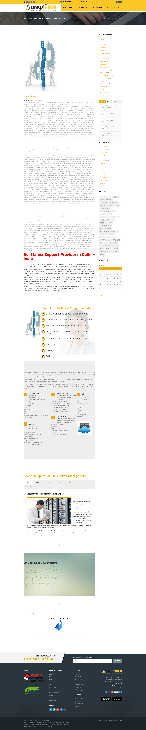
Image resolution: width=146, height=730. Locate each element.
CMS (26, 102)
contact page (27, 388)
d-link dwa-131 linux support (66, 114)
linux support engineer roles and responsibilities (76, 167)
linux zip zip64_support (58, 222)
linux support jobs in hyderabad (39, 183)
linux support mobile (63, 187)
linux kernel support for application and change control (57, 145)
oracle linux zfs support (52, 232)
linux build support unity (42, 141)
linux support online (51, 193)
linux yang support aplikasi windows (78, 220)
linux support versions (63, 208)
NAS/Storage (52, 700)
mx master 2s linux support (35, 226)
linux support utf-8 (39, 208)
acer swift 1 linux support (70, 106)
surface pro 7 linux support (36, 242)
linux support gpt (44, 173)
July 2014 (102, 183)
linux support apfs (53, 157)
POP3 (110, 246)
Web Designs (103, 92)
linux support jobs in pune (70, 183)
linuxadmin (39, 100)
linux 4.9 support (83, 132)
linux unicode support (34, 216)
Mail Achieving (103, 234)
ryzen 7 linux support (58, 236)
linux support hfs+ (52, 175)
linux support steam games (68, 201)
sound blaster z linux (58, 238)
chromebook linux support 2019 (59, 112)
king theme (103, 223)
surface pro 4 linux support (73, 240)
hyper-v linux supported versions (56, 126)
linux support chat (49, 159)
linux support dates (39, 161)
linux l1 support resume (76, 149)
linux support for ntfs (65, 171)
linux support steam (55, 201)
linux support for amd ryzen (58, 169)
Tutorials (77, 706)
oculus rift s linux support (73, 226)
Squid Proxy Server (50, 104)
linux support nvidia (71, 189)
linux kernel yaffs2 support (61, 147)
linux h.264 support (70, 143)
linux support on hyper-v (79, 191)
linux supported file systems (79, 212)
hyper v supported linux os (49, 124)
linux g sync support (79, 141)
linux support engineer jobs (81, 165)
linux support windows (40, 210)
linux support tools (74, 203)
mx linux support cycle (78, 224)
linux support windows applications (70, 210)
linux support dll (41, 163)
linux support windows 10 (53, 210)
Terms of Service (102, 720)
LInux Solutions (83, 7)
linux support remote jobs (59, 197)
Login (119, 2)
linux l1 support (38, 149)
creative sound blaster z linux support (78, 112)
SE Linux (116, 245)
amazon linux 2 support (43, 108)
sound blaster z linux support (32, 240)
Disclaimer (113, 211)
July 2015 (102, 163)
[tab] (28, 482)
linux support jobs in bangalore (61, 181)
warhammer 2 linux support (54, 248)
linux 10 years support (78, 128)
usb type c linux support (60, 246)
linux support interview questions (53, 179)
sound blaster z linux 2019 (71, 238)
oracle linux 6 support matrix (37, 230)
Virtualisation (61, 104)
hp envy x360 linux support (83, 120)
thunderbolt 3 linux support (84, 244)
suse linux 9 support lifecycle (72, 242)
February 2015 (104, 177)
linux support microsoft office (36, 187)
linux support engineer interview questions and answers (38, 165)
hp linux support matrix (35, 122)
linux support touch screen (35, 205)
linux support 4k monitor (79, 153)
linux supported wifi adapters (54, 214)
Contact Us (115, 7)
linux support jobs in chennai (77, 181)
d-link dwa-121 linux (37, 114)
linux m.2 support (57, 151)
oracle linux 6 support (59, 228)
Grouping (113, 216)
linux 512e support (62, 134)
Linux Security (110, 113)
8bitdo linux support (43, 106)
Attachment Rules (114, 202)
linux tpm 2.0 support (84, 214)
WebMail (94, 2)
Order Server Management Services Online (55, 613)
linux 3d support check (44, 132)
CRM (29, 102)
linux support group (70, 173)
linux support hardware (82, 173)
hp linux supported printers (49, 122)
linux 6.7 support (33, 136)
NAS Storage (90, 102)
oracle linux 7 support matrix (82, 230)
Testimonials (78, 687)
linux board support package (61, 138)
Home (64, 7)
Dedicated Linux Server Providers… (112, 106)
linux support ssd (45, 201)
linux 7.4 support (51, 136)
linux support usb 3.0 (68, 205)
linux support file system (43, 169)
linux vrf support (87, 216)
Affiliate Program (79, 690)
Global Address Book (104, 216)
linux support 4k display (65, 153)
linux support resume (72, 197)
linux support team (81, 201)
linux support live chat (63, 185)
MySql (116, 240)
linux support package (75, 193)
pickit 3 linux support (86, 232)
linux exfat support (68, 141)
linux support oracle (63, 193)
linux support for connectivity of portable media (79, 169)
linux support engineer (64, 163)
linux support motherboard (76, 187)
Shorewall (102, 248)
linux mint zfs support (68, 151)
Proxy (50, 679)
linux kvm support (28, 149)
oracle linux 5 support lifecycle (44, 228)
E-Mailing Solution (35, 102)
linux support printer (56, 195)
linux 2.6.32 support (79, 130)
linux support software (33, 201)
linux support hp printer (84, 175)
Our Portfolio (103, 73)
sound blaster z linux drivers (86, 238)
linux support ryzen (29, 199)
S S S (37, 482)
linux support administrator (45, 155)
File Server (44, 102)
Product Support (79, 698)
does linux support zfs (51, 118)
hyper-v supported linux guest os (74, 126)
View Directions (118, 688)
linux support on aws (37, 191)
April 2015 (102, 172)
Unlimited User (114, 251)
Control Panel (104, 211)
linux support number (59, 189)
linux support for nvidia (77, 171)
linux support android (42, 157)
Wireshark (102, 254)
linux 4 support (55, 132)
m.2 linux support (69, 222)
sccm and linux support (35, 238)
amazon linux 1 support (30, 108)
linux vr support (78, 216)
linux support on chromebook (64, 191)
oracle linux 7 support (51, 230)
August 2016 (103, 152)
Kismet (110, 222)
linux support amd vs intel (84, 155)
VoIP (67, 104)
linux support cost (29, 161)
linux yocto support (36, 222)
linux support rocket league (86, 197)
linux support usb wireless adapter (83, 205)
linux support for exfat (30, 171)
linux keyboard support (88, 147)
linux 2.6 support (69, 130)
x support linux (72, 248)
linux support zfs (66, 212)
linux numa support (80, 151)
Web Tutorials (103, 95)
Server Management (39, 104)
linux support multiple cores (35, 189)
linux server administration (109, 231)
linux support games (33, 173)
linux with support (50, 218)
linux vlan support (68, 216)
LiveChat (102, 2)
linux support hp (72, 175)
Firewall (49, 102)
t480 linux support (71, 244)
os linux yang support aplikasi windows (69, 232)
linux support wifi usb (87, 208)
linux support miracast (51, 187)
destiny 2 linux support (80, 114)
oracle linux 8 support (39, 232)
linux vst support (28, 218)
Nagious (106, 242)
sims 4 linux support (47, 238)
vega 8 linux (81, 246)
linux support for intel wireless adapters (47, 171)
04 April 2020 (28, 100)
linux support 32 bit (44, 153)
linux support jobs (47, 181)
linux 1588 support (49, 130)
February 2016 (104, 161)
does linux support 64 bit (74, 116)
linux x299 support (70, 218)
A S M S (48, 482)
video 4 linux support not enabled (37, 248)
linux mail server (105, 228)
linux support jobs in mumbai (55, 183)
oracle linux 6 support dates (73, 228)
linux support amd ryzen (70, 155)
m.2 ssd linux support (80, 222)
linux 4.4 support (73, 132)
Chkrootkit (117, 205)
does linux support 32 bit (61, 116)
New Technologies (28, 104)
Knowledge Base (79, 703)
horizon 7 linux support (69, 120)
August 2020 (103, 147)
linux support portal (34, 195)
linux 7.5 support (60, 136)
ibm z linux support (89, 126)
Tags (115, 101)
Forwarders (108, 214)
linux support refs (47, 197)
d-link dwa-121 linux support (50, 114)
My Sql (101, 242)
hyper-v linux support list (75, 124)
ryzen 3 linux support (34, 236)
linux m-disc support (47, 151)
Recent (109, 101)
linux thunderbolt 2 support (70, 214)
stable (108, 249)
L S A (69, 482)
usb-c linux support (72, 246)
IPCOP (107, 219)
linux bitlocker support (35, 138)
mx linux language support (55, 224)
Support (111, 2)
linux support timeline (51, 203)
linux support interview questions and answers (75, 179)
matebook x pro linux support (39, 224)
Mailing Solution (110, 120)
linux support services (80, 199)
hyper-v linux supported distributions (38, 126)
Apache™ (104, 202)
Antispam (102, 199)
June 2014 (102, 186)
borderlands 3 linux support (86, 110)
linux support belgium (75, 157)
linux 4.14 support (64, 132)
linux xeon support (54, 220)
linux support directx (71, 161)
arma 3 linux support (37, 110)
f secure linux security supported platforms (40, 120)
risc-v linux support (82, 234)
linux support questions (81, 195)
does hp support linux (34, 116)
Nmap (116, 242)
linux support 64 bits (32, 155)
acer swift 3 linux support (84, 106)
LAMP (61, 102)
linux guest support (44, 143)
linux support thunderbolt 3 (37, 203)
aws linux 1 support (48, 110)
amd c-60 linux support (68, 108)
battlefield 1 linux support (61, 110)
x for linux (65, 248)
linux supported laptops (40, 214)
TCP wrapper (115, 248)
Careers (77, 682)
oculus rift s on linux (86, 226)
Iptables (112, 219)
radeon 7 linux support (30, 234)
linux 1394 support (28, 130)
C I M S (29, 487)
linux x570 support (33, 220)
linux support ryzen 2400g (41, 199)
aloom (115, 197)
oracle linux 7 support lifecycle (66, 230)
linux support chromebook (75, 159)
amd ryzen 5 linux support (81, 108)
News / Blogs (78, 679)
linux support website (75, 208)
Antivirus (109, 200)
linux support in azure (39, 177)
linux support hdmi (41, 175)
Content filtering (105, 208)
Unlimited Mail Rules (104, 251)
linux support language (83, 183)
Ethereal (102, 214)
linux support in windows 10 (81, 177)
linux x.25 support (60, 218)
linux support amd (59, 155)
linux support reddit (36, 197)
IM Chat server (56, 102)
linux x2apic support (81, 218)
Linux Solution (82, 102)
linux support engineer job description (64, 165)
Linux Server (75, 102)
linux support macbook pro (77, 185)
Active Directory (105, 197)
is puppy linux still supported (31, 128)
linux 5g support (71, 134)
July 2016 (102, 155)
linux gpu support (33, 143)
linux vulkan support (39, 218)
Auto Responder (103, 205)
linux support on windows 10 (38, 193)
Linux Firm (35, 720)
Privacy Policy (112, 720)
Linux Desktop (67, 102)
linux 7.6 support (70, 136)
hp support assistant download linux (67, 122)
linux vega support (57, 216)
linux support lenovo (38, 185)
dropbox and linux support (76, 118)
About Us (72, 7)
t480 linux (63, 244)
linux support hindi (63, 175)
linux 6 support (81, 134)
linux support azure (64, 157)
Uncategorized (104, 84)
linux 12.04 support (89, 128)
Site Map (120, 720)
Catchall (111, 205)
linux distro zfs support (56, 141)
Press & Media (79, 677)
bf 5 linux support (73, 110)
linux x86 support (43, 220)
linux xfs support (63, 220)
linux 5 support (43, 134)
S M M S (59, 482)
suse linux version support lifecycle (50, 244)
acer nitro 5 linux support (56, 106)
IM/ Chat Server (53, 692)
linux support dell (50, 161)
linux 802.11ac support (81, 136)
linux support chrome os (60, 159)
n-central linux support (49, 226)
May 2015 (102, 169)
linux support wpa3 (34, 212)
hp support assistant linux (84, 122)
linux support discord (83, 161)
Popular (102, 101)
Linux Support (97, 7)
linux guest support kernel (57, 143)
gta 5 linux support (58, 120)
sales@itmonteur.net (116, 686)
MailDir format (110, 237)
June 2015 (102, 166)
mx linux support (67, 224)
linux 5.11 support (52, 134)
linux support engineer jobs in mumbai (53, 167)
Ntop (101, 245)
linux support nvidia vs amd (84, 189)
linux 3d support (33, 132)
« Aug (100, 295)
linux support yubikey (45, 212)
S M (28, 482)
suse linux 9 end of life (58, 242)
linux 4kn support (33, 134)
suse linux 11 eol (48, 242)
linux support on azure (50, 191)
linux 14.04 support (39, 130)
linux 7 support (42, 136)
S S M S (80, 482)
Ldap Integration (105, 226)
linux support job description (34, 181)
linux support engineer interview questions (82, 163)
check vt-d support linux (30, 112)
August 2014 (103, 180)
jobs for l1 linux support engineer (49, 128)
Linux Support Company (89, 159)
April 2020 (102, 149)
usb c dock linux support (46, 246)
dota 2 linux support (62, 118)
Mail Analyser (111, 234)
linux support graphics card (56, 173)
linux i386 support (80, 143)
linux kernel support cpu (35, 145)
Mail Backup (102, 237)
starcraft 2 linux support (58, 240)
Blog (106, 7)
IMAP (118, 216)
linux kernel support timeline (45, 147)
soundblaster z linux (45, 240)
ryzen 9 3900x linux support (71, 236)
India (102, 220)
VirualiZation (52, 687)
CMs (50, 690)
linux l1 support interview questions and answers (56, 149)
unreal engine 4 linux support (31, 246)
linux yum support (47, 222)
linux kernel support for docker (81, 145)
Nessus (111, 242)
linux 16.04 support (59, 130)
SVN (56, 104)
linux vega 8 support (46, 216)
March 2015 (103, 175)
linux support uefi (48, 205)
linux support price (45, 195)
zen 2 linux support (82, 248)
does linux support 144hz (47, 116)
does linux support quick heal (36, 118)
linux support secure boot (67, 199)
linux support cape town (36, 159)
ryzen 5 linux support (46, 236)
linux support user (29, 208)
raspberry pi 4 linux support (44, 234)
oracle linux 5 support (30, 228)
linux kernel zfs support (75, 147)
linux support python (68, 195)
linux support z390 (57, 212)
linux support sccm (54, 199)
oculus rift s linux (60, 226)
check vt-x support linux (43, 112)
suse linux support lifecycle (33, 244)
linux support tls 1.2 (63, 203)
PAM (105, 245)
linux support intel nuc (38, 179)
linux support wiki (28, 210)
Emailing (51, 674)
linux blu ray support (47, 138)
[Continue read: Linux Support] (40, 92)
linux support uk (57, 205)
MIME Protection (105, 240)
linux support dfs (60, 161)
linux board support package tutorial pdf (81, 138)
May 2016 (102, 158)
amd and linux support (56, 108)
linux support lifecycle (51, 185)
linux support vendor (50, 208)
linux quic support (34, 153)
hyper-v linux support (62, 124)
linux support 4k (54, 153)
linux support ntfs (48, 189)
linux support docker (52, 163)
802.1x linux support (32, 106)
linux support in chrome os (52, 177)
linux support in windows (66, 177)
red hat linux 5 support (58, 234)
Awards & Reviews (80, 684)
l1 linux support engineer (64, 128)
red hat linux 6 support (70, 234)
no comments (30, 250)
